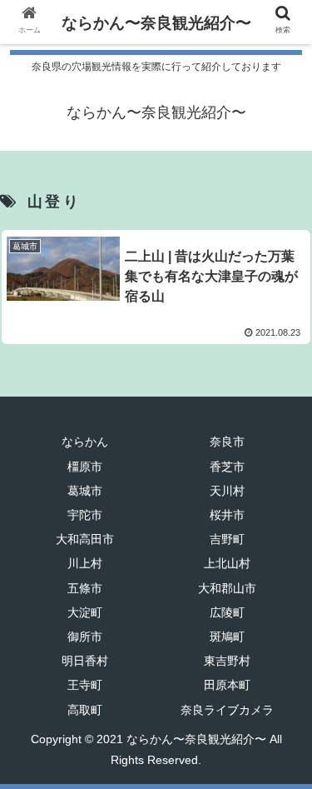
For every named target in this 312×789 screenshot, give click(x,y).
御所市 (84, 636)
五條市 (84, 588)
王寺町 (84, 685)
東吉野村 (227, 660)
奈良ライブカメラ (227, 710)
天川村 (227, 490)
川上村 (84, 563)
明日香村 (85, 660)
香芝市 (227, 466)
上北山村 (227, 563)
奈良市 (227, 441)
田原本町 (227, 685)
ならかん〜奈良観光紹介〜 (156, 23)
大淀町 (84, 612)
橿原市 (84, 466)
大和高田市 (85, 539)
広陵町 (227, 612)
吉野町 (227, 539)
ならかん (85, 441)
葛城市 (84, 490)
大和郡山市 (227, 588)
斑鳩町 (227, 636)
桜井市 (227, 515)
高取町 (84, 710)
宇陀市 (84, 515)
